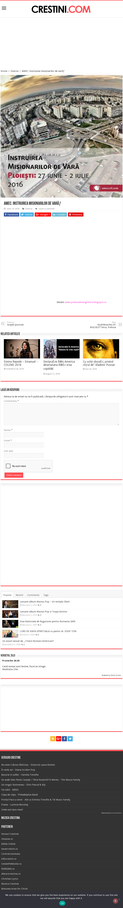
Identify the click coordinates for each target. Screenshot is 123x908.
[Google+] (58, 738)
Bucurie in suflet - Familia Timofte (20, 774)
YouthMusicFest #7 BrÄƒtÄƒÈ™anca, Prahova (103, 325)
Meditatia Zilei (10, 669)
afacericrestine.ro (10, 873)
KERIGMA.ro (8, 868)
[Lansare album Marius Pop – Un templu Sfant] (10, 604)
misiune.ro (7, 838)
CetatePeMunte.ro (11, 863)
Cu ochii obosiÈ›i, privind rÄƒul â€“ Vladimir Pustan (99, 363)
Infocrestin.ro (8, 858)
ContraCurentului (10, 853)
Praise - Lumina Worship (14, 804)
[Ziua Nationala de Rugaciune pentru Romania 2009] (10, 624)
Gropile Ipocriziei (15, 323)
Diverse (15, 71)
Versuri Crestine (10, 833)
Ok (62, 903)
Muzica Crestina (10, 883)
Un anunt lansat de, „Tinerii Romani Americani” (28, 641)
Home (4, 71)
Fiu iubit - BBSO (10, 789)
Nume (8, 430)
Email (8, 440)
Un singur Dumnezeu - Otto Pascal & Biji (23, 784)
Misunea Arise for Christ (14, 888)
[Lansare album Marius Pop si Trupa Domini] (10, 614)
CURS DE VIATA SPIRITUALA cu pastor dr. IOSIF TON (48, 631)
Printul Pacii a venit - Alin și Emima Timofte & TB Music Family (35, 799)
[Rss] (52, 738)
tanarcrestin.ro (9, 848)
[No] (119, 899)
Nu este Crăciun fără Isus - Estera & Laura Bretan (28, 764)
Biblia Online (116, 675)
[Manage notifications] (115, 900)
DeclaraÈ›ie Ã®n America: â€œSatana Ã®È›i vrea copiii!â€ (59, 365)
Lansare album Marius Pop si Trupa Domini (43, 611)
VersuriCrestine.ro (115, 813)
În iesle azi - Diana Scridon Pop (18, 769)
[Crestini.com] (61, 8)
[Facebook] (64, 738)
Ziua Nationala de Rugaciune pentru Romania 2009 (47, 621)
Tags (46, 595)
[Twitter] (70, 738)
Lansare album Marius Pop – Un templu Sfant (45, 601)
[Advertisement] (61, 43)
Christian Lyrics (9, 878)
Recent (19, 595)
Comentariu (11, 401)
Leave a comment (47, 209)
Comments (33, 595)
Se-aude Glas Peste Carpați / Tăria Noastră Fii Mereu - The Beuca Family (40, 779)
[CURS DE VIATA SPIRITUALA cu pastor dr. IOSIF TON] (10, 633)
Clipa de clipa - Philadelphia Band (19, 794)
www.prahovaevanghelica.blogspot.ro (86, 302)
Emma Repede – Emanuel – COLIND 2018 (21, 363)
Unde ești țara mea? (12, 809)
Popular (7, 595)
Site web (8, 451)
